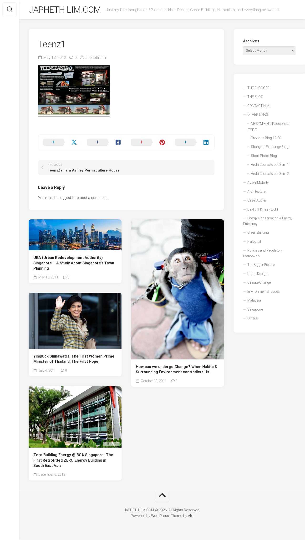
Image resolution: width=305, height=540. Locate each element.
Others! (252, 318)
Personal (254, 241)
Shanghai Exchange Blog (269, 147)
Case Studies (257, 200)
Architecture (256, 191)
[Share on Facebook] (104, 142)
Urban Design (257, 274)
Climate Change (259, 282)
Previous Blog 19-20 (266, 138)
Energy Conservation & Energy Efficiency (267, 221)
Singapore (255, 309)
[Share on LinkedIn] (192, 142)
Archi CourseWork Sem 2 (270, 174)
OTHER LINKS (257, 114)
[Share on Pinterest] (148, 142)
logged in (67, 198)
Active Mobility (258, 182)
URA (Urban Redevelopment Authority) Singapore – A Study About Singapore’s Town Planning (73, 263)
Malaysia (254, 300)
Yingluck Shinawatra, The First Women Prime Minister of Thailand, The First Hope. (73, 359)
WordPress (160, 516)
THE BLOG (255, 97)
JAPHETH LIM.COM (65, 10)
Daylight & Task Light (262, 209)
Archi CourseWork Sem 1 (270, 165)
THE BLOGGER (258, 88)
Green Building (258, 232)
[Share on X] (60, 142)
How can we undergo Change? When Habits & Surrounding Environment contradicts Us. (176, 369)
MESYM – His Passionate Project (268, 126)
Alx (190, 516)
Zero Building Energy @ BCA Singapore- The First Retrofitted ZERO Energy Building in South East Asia (73, 460)
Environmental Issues (263, 291)
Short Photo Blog (264, 156)
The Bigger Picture (260, 265)
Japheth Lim (95, 57)
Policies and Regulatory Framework (263, 253)
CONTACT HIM (258, 106)
